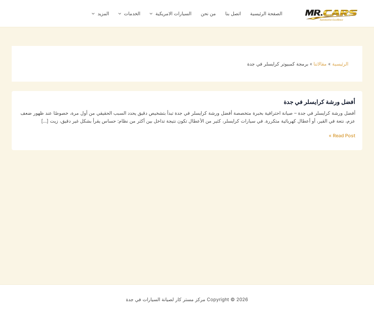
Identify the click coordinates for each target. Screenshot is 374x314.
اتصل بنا (233, 13)
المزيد (103, 13)
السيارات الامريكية (173, 13)
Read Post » (342, 135)
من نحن (208, 13)
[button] (152, 13)
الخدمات (132, 13)
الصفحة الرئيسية (266, 13)
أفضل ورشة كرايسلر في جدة (319, 101)
